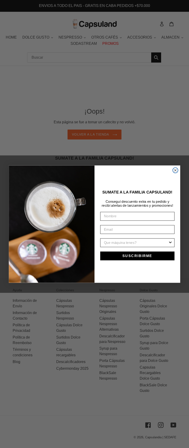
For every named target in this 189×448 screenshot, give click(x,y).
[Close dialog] (175, 170)
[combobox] (136, 243)
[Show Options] (170, 243)
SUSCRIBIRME (137, 255)
